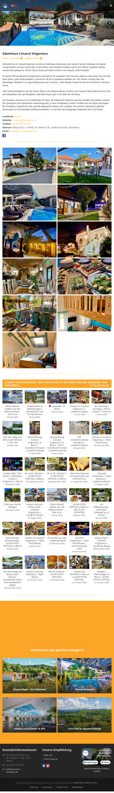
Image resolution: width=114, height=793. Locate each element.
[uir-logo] (9, 5)
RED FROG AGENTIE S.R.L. (86, 782)
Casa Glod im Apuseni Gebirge (84, 728)
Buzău (17, 116)
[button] (111, 5)
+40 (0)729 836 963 (21, 123)
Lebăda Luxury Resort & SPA (29, 728)
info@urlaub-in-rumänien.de (13, 770)
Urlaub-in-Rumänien (104, 751)
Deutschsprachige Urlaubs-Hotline (96, 770)
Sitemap (34, 787)
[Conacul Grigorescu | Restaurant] (29, 276)
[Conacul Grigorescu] (29, 165)
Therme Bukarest (84, 689)
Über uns (48, 755)
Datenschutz (62, 787)
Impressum (47, 787)
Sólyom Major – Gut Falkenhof (29, 689)
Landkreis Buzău (32, 58)
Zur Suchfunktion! (99, 385)
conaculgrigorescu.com (25, 120)
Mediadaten (77, 787)
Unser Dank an (51, 759)
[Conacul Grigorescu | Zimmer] (84, 313)
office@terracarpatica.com (23, 131)
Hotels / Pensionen (10, 58)
